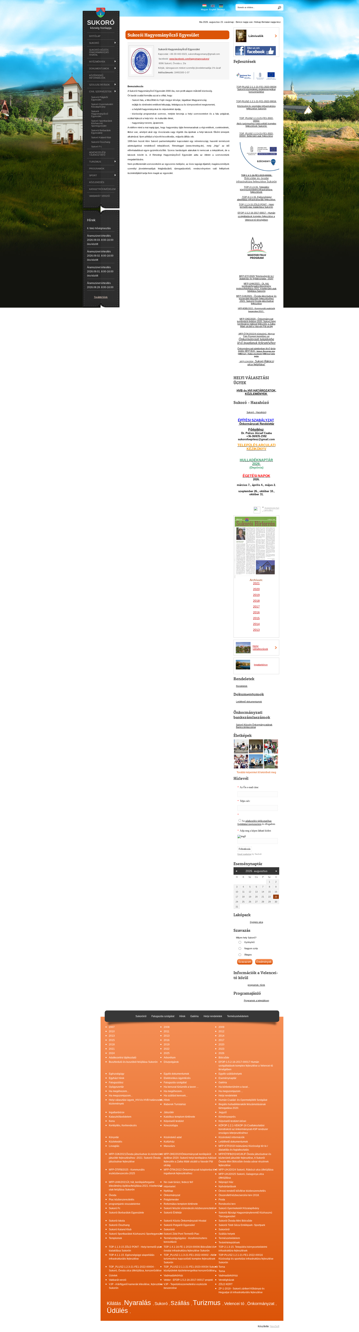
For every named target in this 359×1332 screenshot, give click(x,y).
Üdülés (118, 1310)
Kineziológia (171, 1125)
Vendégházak (226, 1279)
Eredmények (264, 961)
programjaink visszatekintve (124, 1203)
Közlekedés (96, 182)
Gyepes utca (256, 922)
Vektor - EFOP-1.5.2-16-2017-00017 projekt (188, 1279)
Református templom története (181, 1203)
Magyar (204, 9)
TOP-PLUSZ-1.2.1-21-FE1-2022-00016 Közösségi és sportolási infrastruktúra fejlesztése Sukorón (246, 1259)
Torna (222, 1266)
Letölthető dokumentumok (249, 701)
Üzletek (113, 1275)
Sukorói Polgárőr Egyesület (99, 98)
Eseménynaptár (227, 1078)
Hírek (167, 1099)
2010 (112, 1031)
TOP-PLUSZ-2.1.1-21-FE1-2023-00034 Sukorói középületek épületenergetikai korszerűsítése (256, 89)
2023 (221, 1048)
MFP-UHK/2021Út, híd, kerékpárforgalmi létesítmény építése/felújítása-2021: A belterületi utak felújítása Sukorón (135, 1186)
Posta (222, 1199)
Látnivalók (255, 36)
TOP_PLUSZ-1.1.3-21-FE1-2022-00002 (256, 119)
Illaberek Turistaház (175, 1104)
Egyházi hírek (116, 1078)
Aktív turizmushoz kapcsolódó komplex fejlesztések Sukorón (256, 124)
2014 (221, 1035)
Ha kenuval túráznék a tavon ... (181, 1086)
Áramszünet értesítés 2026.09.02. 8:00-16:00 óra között (100, 255)
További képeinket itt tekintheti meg (256, 772)
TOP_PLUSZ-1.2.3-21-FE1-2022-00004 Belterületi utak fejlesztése (256, 134)
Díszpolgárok (171, 1061)
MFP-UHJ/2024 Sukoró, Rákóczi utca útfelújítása (246, 1169)
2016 (256, 612)
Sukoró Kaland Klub (101, 137)
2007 (112, 1027)
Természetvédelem (229, 1238)
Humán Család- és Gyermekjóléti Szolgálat (243, 1099)
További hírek (101, 297)
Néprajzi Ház (226, 1182)
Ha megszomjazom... (121, 1095)
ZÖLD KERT (225, 1284)
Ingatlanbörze (261, 664)
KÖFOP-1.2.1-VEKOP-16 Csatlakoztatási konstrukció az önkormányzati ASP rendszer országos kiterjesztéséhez (243, 1129)
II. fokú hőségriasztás (99, 228)
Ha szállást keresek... (176, 1095)
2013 (112, 1035)
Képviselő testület (174, 1121)
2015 (112, 1040)
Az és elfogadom (256, 823)
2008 (167, 1027)
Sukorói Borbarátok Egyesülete (101, 131)
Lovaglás (114, 1146)
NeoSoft (274, 1326)
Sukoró (162, 1303)
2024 (112, 1053)
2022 (167, 1048)
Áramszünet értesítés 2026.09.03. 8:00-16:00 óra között (100, 240)
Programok (96, 168)
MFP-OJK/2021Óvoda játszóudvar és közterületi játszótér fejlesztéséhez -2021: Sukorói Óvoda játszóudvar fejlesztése (136, 1158)
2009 (221, 1027)
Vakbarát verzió (99, 196)
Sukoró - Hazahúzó (256, 412)
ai (255, 727)
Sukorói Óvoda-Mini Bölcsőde (235, 1220)
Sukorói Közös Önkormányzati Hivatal (99, 52)
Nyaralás (138, 1302)
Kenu (112, 1121)
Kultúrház (169, 1141)
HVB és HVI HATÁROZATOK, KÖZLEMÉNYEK (256, 392)
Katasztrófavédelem (101, 189)
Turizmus (208, 1302)
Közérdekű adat (173, 1137)
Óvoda (112, 1195)
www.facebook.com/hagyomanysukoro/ (189, 58)
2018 (256, 600)
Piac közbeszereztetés (121, 1199)
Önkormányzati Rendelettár (256, 423)
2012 (221, 1031)
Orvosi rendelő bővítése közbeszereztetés (242, 1190)
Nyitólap (94, 36)
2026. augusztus (256, 871)
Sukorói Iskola (117, 1220)
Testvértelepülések (229, 1242)
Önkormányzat (172, 1195)
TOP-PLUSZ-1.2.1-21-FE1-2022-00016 (256, 101)
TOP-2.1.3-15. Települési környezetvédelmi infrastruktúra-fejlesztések (256, 189)
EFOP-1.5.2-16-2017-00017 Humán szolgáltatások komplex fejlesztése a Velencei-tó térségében (246, 1065)
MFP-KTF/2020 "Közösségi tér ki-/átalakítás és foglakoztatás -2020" (256, 277)
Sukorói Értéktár (173, 1212)
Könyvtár (114, 1137)
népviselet (169, 1186)
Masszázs (169, 1146)
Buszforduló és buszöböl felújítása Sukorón (133, 1061)
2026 (221, 1053)
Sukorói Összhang (100, 142)
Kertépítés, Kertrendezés (123, 1125)
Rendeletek (241, 686)
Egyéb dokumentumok (176, 1073)
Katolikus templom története (179, 1116)
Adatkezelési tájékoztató (97, 153)
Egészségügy (116, 1073)
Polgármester (171, 1199)
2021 (112, 1048)
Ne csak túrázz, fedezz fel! (178, 1182)
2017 (221, 1040)
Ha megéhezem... (119, 1091)
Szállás (181, 1303)
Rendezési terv (227, 1203)
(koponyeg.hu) (271, 508)
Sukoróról (169, 1229)
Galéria (223, 1082)
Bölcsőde (224, 1057)
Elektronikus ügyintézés (177, 1078)
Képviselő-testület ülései (232, 1121)
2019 (167, 1044)
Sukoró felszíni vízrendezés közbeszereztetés (189, 1208)
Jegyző (223, 1112)
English (212, 9)
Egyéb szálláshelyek (230, 1073)
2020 (221, 1044)
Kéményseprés (227, 1116)
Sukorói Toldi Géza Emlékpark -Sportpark (242, 1225)
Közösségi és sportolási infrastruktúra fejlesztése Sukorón (256, 107)
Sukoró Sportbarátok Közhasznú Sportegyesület (101, 123)
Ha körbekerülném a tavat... (234, 1086)
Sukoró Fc (96, 146)
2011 (166, 1031)
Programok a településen (256, 1000)
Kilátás (114, 1303)
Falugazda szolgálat (175, 1082)
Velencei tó (235, 1303)
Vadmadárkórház (173, 1275)
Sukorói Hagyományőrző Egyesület (99, 113)
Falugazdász (116, 1082)
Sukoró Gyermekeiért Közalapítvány (102, 105)
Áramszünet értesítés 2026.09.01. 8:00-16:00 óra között (100, 271)
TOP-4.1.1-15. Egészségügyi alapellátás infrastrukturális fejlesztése (256, 198)
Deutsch (221, 9)
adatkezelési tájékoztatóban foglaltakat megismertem (254, 823)
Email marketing (244, 854)
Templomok (115, 1238)
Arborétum (170, 1057)
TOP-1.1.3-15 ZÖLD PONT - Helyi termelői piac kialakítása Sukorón (256, 205)
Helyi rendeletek (228, 1095)
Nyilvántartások (227, 1186)
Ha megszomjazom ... (231, 1091)
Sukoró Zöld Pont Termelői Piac (181, 1233)
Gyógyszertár (116, 1086)
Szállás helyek (227, 1233)
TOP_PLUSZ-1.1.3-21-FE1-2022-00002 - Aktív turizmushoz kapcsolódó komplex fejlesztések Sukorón (190, 1259)
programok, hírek (256, 985)
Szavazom (244, 961)
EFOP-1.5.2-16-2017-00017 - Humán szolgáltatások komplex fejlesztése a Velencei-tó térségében (256, 216)
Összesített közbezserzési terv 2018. (239, 1195)
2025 (167, 1053)
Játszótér (169, 1112)
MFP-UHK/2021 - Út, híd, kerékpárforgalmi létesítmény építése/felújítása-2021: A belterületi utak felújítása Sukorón (256, 287)
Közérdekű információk (97, 76)
